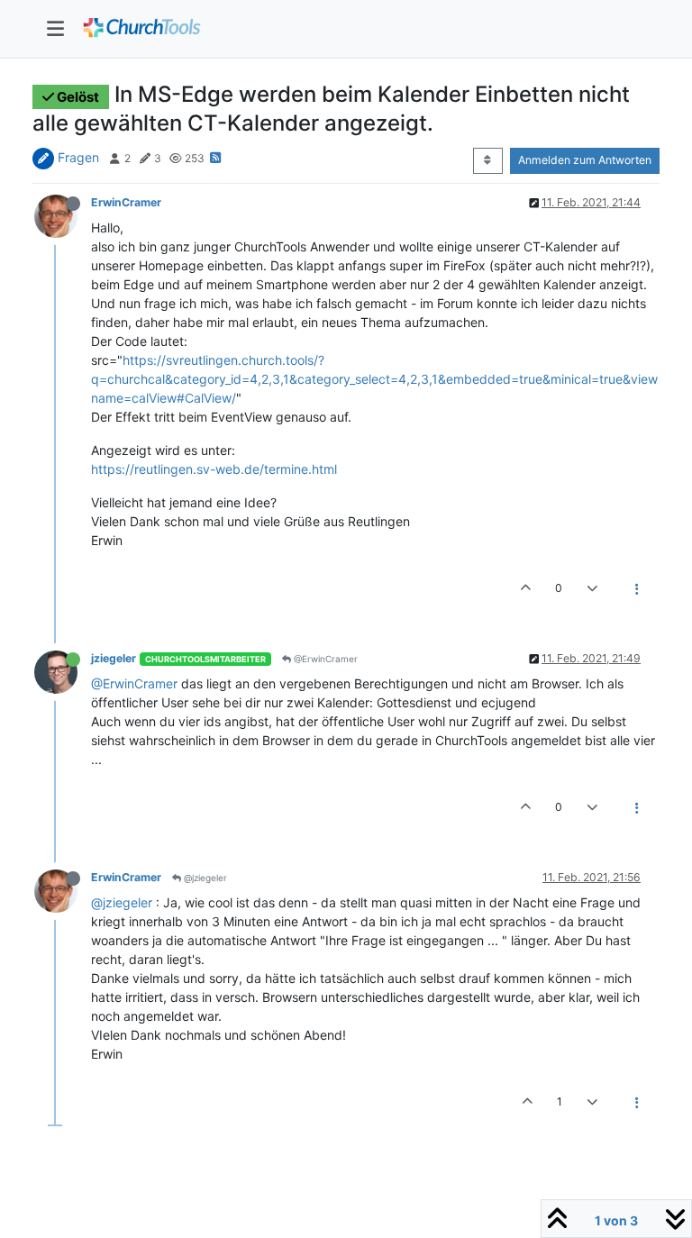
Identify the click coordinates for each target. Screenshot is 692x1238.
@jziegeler (204, 877)
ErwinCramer (126, 202)
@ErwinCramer (324, 658)
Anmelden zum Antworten (584, 160)
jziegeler (113, 658)
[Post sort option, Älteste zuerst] (488, 160)
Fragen (78, 157)
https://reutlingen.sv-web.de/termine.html (214, 469)
